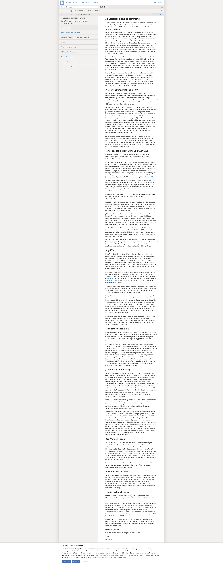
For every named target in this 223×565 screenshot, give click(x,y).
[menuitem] (161, 6)
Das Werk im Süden (67, 57)
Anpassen (85, 562)
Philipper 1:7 (110, 278)
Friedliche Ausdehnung (68, 47)
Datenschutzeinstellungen (104, 557)
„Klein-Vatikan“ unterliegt (69, 52)
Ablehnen (76, 562)
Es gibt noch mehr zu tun (69, 67)
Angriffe (63, 42)
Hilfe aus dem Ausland (68, 62)
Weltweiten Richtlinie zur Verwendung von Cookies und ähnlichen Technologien (124, 555)
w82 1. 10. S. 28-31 (67, 14)
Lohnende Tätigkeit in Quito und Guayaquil (75, 37)
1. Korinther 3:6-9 (147, 177)
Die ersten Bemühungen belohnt (71, 32)
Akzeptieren (67, 562)
